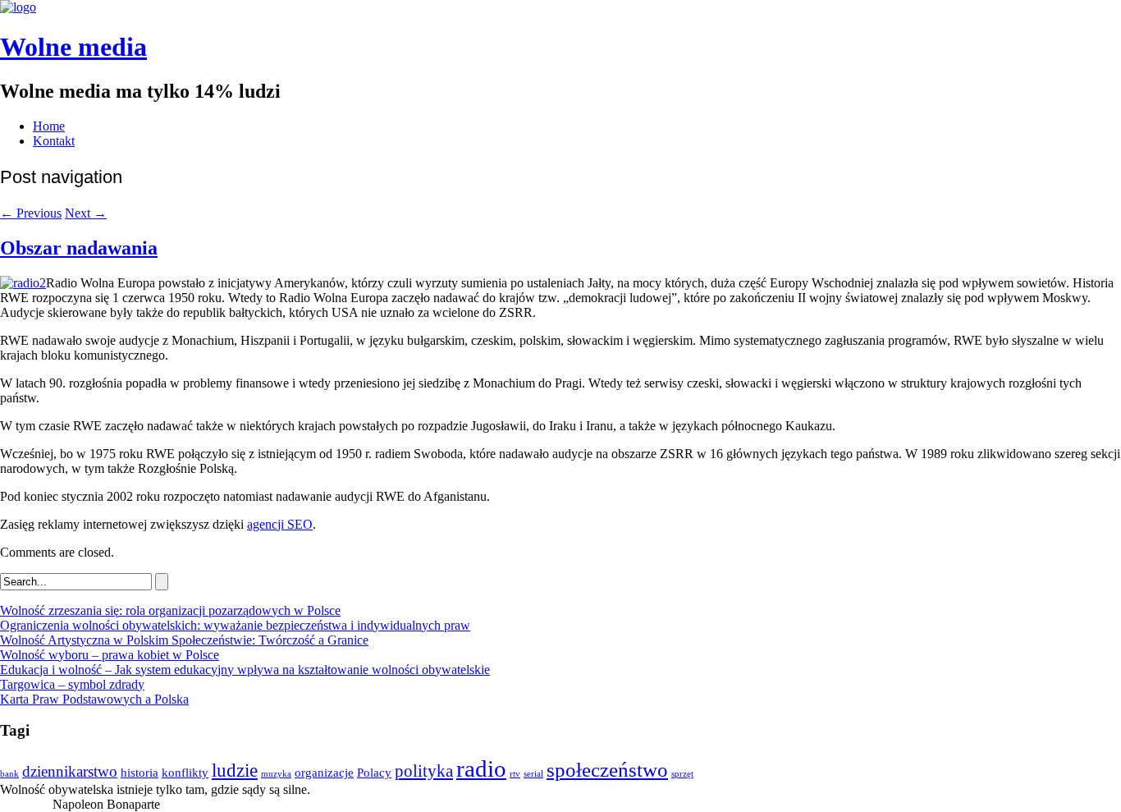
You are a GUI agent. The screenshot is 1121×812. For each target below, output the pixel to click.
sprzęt (682, 773)
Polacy (374, 772)
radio (481, 768)
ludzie (235, 770)
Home (49, 126)
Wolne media (73, 47)
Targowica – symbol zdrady (72, 684)
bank (9, 773)
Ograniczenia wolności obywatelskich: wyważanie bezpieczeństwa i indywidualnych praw (235, 625)
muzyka (276, 773)
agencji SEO (280, 524)
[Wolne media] (18, 7)
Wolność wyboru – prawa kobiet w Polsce (109, 655)
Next (86, 213)
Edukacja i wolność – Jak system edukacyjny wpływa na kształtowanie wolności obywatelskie (245, 670)
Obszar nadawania (79, 248)
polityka (424, 771)
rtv (515, 773)
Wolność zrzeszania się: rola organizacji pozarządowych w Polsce (170, 610)
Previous (31, 213)
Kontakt (54, 141)
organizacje (324, 772)
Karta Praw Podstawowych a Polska (94, 699)
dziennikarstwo (69, 771)
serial (533, 773)
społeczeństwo (607, 769)
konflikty (185, 772)
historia (139, 772)
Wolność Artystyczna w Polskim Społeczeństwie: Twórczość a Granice (184, 640)
